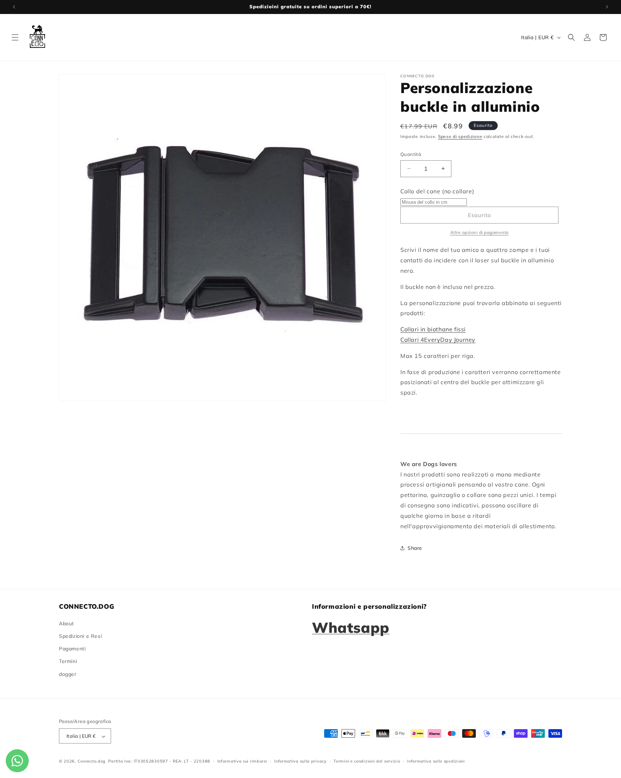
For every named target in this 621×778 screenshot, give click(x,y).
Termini (68, 661)
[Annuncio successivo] (607, 7)
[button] (15, 37)
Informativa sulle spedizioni (436, 761)
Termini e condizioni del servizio (367, 761)
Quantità (410, 154)
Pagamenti (72, 648)
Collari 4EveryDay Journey (437, 339)
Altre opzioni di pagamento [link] (479, 232)
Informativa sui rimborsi (242, 761)
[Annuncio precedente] (14, 7)
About (66, 623)
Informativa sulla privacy (300, 761)
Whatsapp (351, 627)
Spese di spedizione (460, 136)
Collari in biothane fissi (433, 329)
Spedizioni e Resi (80, 635)
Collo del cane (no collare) (437, 191)
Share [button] (415, 548)
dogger (68, 674)
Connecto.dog (92, 761)
